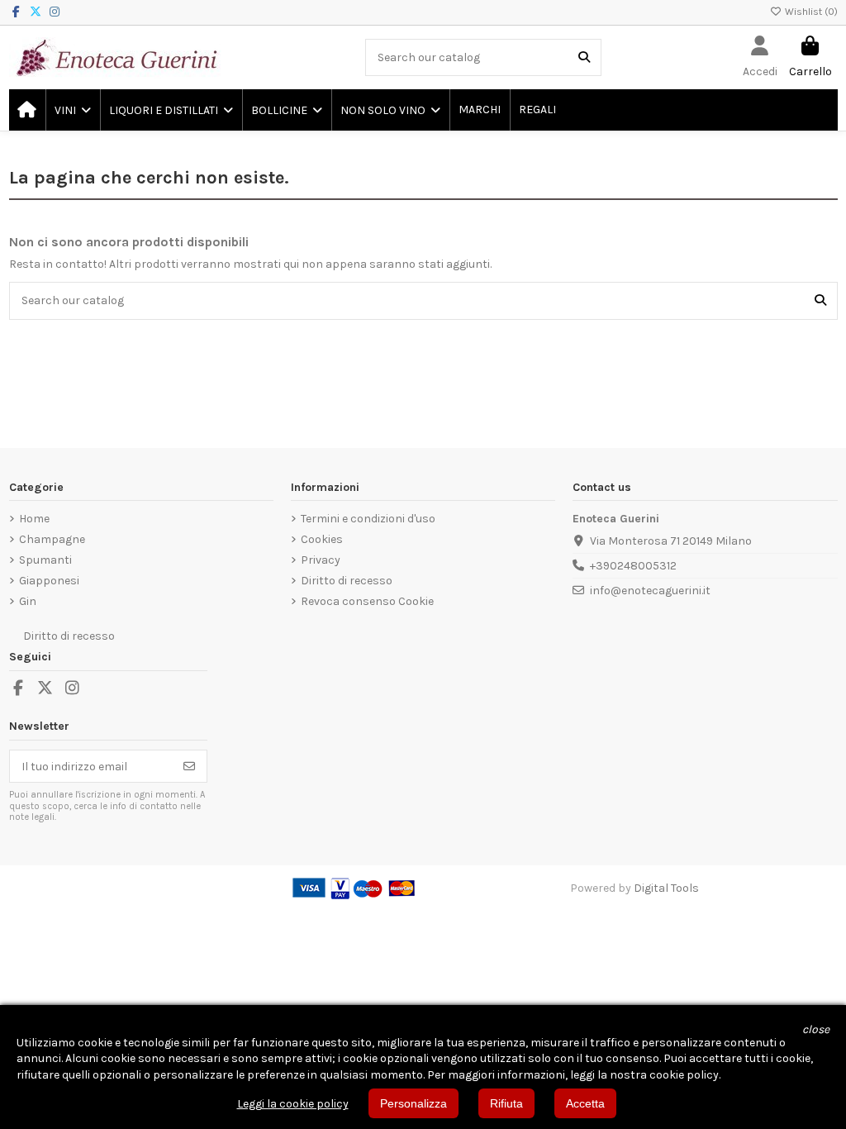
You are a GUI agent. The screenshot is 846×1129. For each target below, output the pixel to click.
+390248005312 (633, 566)
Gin (27, 601)
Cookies (322, 539)
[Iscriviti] (189, 766)
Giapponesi (49, 581)
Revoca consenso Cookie (367, 601)
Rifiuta (506, 1103)
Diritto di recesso (346, 581)
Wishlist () (810, 11)
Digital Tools (666, 888)
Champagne (52, 539)
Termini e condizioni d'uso (368, 519)
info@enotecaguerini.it (650, 591)
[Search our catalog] (584, 57)
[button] (72, 110)
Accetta (585, 1103)
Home (34, 519)
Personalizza (413, 1103)
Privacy (320, 560)
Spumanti (45, 560)
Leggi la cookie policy (293, 1104)
